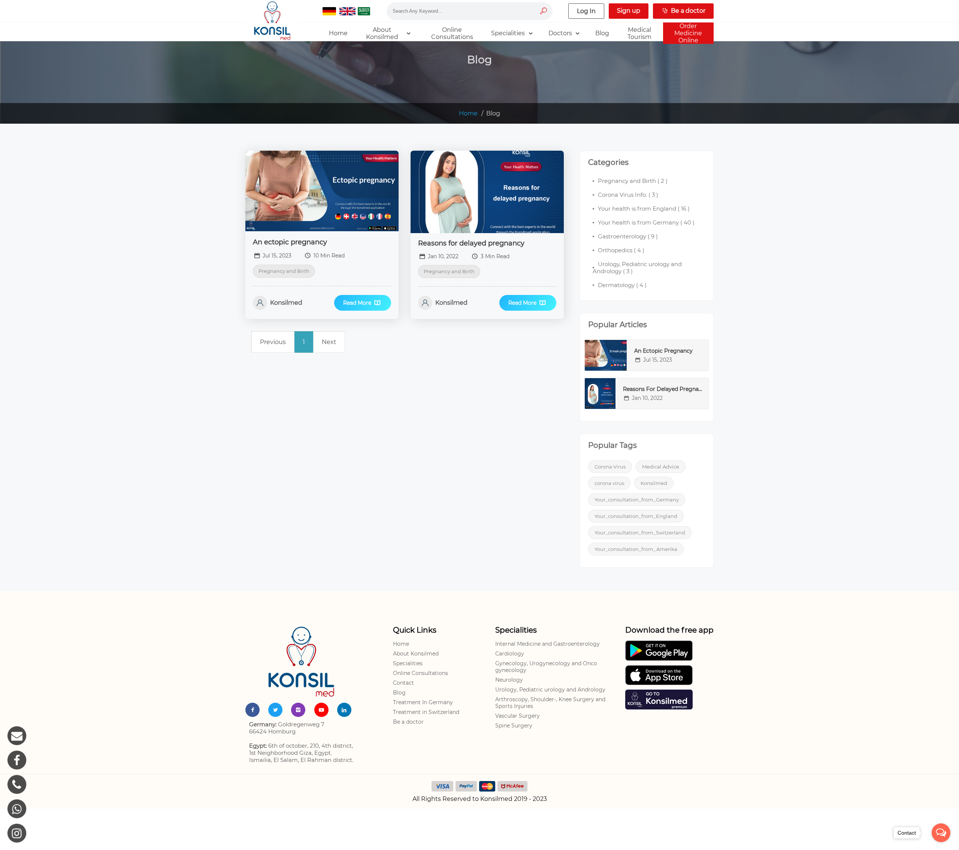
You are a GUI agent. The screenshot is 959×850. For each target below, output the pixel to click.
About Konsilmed (416, 653)
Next (329, 342)
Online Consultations (420, 673)
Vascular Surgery (517, 715)
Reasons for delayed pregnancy (471, 243)
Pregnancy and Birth (283, 271)
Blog (399, 692)
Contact (403, 682)
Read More (357, 302)
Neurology (509, 679)
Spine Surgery (513, 725)
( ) (633, 180)
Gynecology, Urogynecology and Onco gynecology (546, 666)
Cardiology (509, 653)
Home (468, 113)
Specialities (408, 663)
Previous (273, 342)
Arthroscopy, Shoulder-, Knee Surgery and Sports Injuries (550, 702)
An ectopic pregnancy (290, 242)
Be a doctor (408, 721)
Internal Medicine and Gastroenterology (547, 643)
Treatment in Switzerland (426, 712)
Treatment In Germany (423, 702)
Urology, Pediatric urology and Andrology (550, 689)
